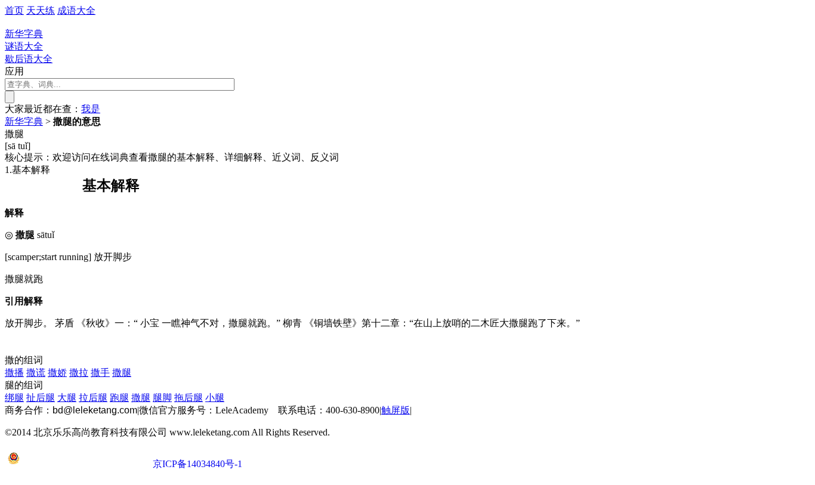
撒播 (14, 372)
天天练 (40, 10)
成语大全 (76, 10)
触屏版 (395, 410)
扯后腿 (40, 398)
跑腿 (119, 398)
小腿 (214, 398)
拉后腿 (93, 398)
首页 (14, 10)
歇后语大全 (29, 59)
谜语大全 (24, 46)
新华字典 (24, 121)
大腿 (66, 398)
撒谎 (35, 372)
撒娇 (57, 372)
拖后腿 (188, 398)
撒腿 (121, 372)
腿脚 (162, 398)
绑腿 (14, 398)
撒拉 (78, 372)
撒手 (100, 372)
